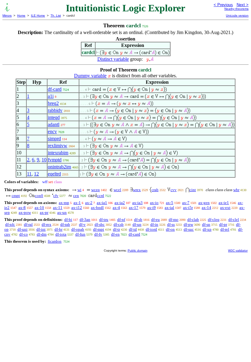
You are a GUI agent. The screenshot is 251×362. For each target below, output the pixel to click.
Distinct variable (113, 59)
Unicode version (237, 15)
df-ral (28, 224)
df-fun (80, 234)
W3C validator (238, 250)
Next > (243, 4)
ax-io (154, 202)
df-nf (121, 219)
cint (192, 189)
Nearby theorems (236, 8)
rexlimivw (57, 145)
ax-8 (22, 207)
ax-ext (225, 207)
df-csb (119, 224)
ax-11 (57, 207)
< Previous (223, 4)
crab (155, 189)
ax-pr (44, 212)
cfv (55, 195)
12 (36, 173)
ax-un (62, 212)
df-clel (233, 219)
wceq (95, 189)
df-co (23, 234)
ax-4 (116, 207)
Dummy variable (90, 75)
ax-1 (77, 202)
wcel (117, 189)
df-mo (173, 219)
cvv (173, 189)
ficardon (55, 241)
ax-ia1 (102, 202)
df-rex (46, 224)
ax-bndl (97, 207)
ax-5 (169, 202)
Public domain (138, 250)
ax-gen (204, 202)
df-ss (171, 224)
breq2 (53, 103)
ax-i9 (151, 207)
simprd (54, 138)
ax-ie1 (224, 202)
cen (76, 195)
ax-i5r (188, 207)
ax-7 (185, 202)
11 (29, 173)
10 (44, 159)
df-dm (42, 234)
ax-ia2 (119, 202)
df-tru (103, 219)
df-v (82, 224)
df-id (133, 229)
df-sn (206, 224)
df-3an (85, 219)
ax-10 (39, 207)
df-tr (116, 229)
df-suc (189, 229)
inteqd (54, 117)
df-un (137, 224)
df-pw (188, 224)
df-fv (98, 234)
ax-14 (206, 207)
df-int (41, 229)
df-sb (138, 219)
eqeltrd (54, 173)
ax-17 (133, 207)
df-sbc (100, 224)
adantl (53, 124)
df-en (115, 234)
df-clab (193, 219)
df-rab (65, 224)
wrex (137, 189)
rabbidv (55, 110)
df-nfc (10, 224)
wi (79, 189)
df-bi (68, 219)
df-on (170, 229)
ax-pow (25, 212)
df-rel (224, 229)
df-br (58, 229)
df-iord (151, 229)
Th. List (56, 15)
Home (21, 15)
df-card (55, 89)
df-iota (60, 234)
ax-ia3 (137, 202)
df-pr (223, 224)
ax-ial (169, 207)
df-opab (77, 229)
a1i (51, 96)
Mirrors (7, 15)
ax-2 (88, 202)
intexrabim (58, 152)
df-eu (155, 219)
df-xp (207, 229)
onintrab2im (59, 166)
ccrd (100, 195)
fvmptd (55, 159)
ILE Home (38, 15)
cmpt (16, 195)
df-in (154, 224)
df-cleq (213, 219)
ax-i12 (76, 207)
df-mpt (98, 229)
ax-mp (64, 202)
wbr (236, 189)
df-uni (22, 229)
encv (52, 131)
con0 (39, 195)
